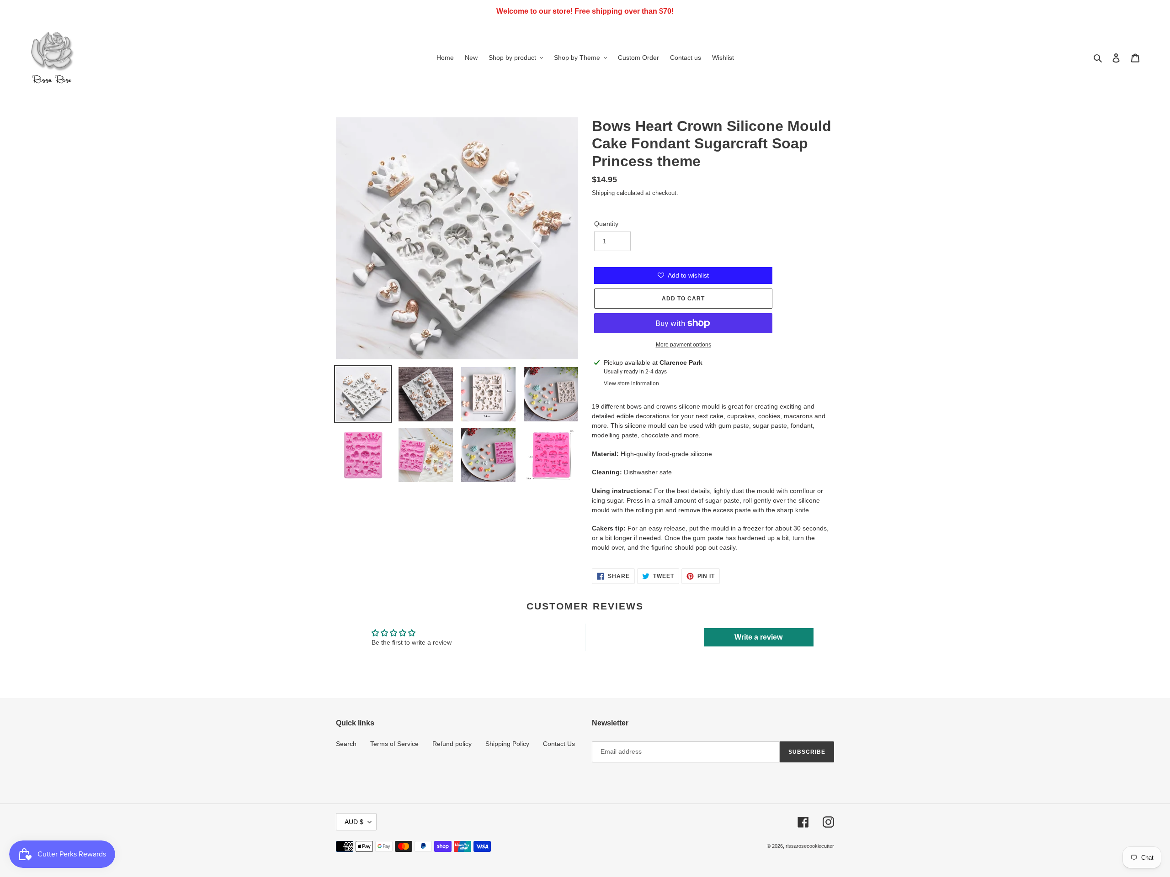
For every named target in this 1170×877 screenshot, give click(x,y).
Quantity (606, 223)
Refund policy (452, 743)
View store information (631, 383)
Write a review (758, 637)
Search (346, 743)
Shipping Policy (507, 743)
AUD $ (354, 821)
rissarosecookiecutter (810, 846)
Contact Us (559, 743)
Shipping (603, 192)
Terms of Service (394, 743)
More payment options (683, 344)
